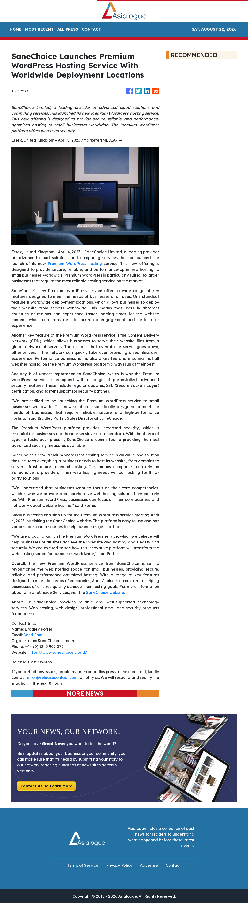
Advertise (149, 865)
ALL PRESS (67, 29)
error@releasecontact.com (52, 677)
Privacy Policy (119, 865)
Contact (173, 865)
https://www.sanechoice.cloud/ (57, 652)
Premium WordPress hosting (75, 263)
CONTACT (91, 29)
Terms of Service (82, 865)
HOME (15, 29)
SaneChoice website (105, 592)
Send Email (34, 634)
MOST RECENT (39, 29)
